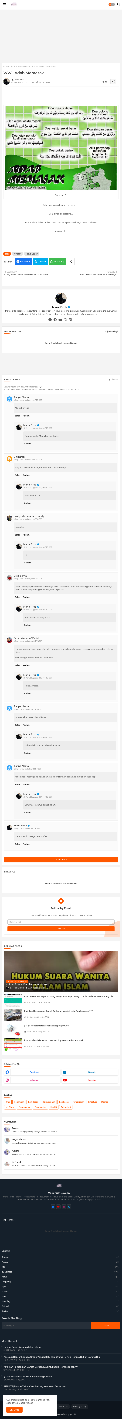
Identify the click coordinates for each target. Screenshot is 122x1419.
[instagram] (65, 319)
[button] (111, 4)
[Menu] (4, 4)
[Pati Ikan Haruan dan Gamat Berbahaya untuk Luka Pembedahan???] (13, 1015)
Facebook (25, 261)
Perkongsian (40, 1107)
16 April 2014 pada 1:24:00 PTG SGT (28, 519)
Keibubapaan (49, 1102)
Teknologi (66, 1107)
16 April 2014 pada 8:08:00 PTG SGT (38, 610)
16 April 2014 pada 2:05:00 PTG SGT (28, 641)
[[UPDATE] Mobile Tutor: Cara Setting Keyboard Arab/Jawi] (13, 1044)
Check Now (25, 1403)
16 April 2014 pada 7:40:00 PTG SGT (28, 769)
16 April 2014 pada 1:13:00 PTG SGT (28, 400)
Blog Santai (20, 575)
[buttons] (53, 1206)
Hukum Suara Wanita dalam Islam (22, 1347)
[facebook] (50, 319)
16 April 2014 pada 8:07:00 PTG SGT (38, 428)
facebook (34, 1072)
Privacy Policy (79, 1406)
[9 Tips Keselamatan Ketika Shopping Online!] (13, 1029)
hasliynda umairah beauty (29, 516)
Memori (104, 1102)
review (60, 1311)
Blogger (60, 1257)
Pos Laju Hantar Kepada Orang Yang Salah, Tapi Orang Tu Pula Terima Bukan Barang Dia (68, 996)
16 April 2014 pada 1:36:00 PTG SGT (28, 579)
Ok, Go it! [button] (14, 1409)
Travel (60, 1291)
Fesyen (60, 1262)
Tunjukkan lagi (110, 331)
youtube (92, 1080)
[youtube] (60, 319)
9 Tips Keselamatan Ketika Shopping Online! (46, 1026)
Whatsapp (59, 261)
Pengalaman (24, 1107)
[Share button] (71, 261)
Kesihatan (64, 1102)
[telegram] (55, 319)
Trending (60, 1301)
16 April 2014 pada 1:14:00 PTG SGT (28, 460)
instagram (34, 1080)
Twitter (42, 261)
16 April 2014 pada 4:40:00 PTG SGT (28, 709)
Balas (17, 416)
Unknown (19, 456)
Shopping (60, 1282)
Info (60, 1267)
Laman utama (10, 66)
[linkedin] (70, 319)
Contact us (63, 1406)
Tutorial (60, 1306)
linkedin (92, 1072)
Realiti (54, 1107)
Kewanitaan (78, 1102)
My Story (10, 1107)
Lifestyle (92, 1102)
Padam (26, 416)
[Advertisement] (61, 35)
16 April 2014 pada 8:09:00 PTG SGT (38, 737)
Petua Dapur (25, 66)
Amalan (17, 254)
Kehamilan (19, 1102)
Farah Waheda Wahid (26, 638)
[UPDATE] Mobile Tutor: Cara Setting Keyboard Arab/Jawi (53, 1040)
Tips (60, 1287)
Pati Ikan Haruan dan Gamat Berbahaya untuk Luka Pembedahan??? (58, 1011)
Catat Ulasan (61, 859)
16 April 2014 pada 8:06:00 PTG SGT (28, 829)
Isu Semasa (60, 1272)
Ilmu (8, 1102)
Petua (60, 1277)
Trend (60, 1296)
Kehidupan (33, 1102)
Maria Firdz (59, 307)
